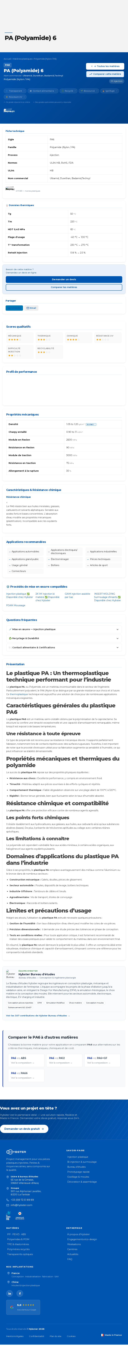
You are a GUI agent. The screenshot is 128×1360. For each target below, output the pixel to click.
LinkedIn (16, 308)
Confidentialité (36, 1336)
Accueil (7, 59)
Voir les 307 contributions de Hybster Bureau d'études (38, 1015)
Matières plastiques (22, 59)
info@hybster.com (21, 1205)
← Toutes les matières (107, 66)
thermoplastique (19, 694)
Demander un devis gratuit (22, 1128)
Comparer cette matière (107, 74)
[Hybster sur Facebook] (20, 1293)
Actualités (72, 1254)
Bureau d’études (76, 1166)
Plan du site (55, 1336)
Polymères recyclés (18, 1249)
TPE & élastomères (18, 1244)
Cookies (71, 1336)
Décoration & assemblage (82, 1181)
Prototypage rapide (78, 1171)
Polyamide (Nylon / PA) (45, 59)
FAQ (69, 1259)
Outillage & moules (78, 1176)
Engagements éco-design (82, 1239)
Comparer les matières (64, 287)
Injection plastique (77, 1157)
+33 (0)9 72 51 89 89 (22, 1199)
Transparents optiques (20, 1254)
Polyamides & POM (18, 1239)
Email (33, 308)
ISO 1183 (91, 424)
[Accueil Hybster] (34, 1152)
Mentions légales (14, 1336)
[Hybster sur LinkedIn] (9, 1293)
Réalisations (74, 1244)
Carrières (72, 1249)
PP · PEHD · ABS (16, 1234)
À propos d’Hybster (78, 1234)
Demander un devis (64, 279)
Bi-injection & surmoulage (82, 1161)
